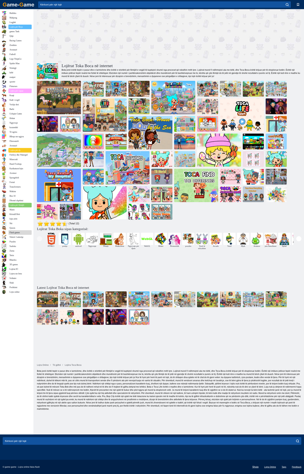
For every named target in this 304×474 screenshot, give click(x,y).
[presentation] (39, 238)
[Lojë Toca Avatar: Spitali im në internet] (59, 185)
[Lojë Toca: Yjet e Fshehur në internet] (59, 97)
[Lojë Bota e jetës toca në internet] (128, 168)
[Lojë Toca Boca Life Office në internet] (116, 89)
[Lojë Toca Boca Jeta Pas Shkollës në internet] (207, 89)
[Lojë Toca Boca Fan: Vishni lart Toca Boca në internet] (276, 177)
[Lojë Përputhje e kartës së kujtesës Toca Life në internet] (230, 177)
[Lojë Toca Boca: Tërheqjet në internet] (93, 177)
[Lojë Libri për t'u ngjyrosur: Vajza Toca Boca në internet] (93, 141)
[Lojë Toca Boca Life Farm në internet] (253, 89)
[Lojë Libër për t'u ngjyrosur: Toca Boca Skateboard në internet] (276, 194)
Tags (284, 467)
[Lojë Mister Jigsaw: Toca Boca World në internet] (276, 159)
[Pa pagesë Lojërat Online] (18, 5)
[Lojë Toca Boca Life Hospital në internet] (230, 89)
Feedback (296, 467)
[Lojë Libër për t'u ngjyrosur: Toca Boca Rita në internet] (105, 203)
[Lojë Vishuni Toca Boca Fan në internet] (70, 212)
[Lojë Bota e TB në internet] (161, 177)
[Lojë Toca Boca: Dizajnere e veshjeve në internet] (139, 212)
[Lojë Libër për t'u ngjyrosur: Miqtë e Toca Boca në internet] (253, 177)
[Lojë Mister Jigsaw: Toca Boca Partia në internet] (161, 159)
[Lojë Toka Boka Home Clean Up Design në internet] (276, 141)
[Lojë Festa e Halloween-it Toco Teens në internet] (47, 124)
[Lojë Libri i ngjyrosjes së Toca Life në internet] (230, 194)
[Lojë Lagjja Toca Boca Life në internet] (276, 89)
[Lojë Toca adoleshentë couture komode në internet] (93, 159)
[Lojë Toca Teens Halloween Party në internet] (276, 106)
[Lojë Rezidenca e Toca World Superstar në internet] (59, 150)
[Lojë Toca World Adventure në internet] (173, 97)
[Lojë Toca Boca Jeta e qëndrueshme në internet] (139, 89)
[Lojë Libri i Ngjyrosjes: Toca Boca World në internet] (47, 212)
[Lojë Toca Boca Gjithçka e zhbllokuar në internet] (253, 194)
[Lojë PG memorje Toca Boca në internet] (161, 212)
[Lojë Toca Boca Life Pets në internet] (139, 106)
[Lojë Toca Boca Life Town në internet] (242, 115)
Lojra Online (270, 467)
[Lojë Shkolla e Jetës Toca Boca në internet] (105, 115)
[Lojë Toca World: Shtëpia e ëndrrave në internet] (139, 194)
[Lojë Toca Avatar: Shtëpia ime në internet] (116, 141)
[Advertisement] (103, 35)
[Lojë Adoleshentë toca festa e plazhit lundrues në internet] (184, 141)
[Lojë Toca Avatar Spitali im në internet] (276, 124)
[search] (287, 4)
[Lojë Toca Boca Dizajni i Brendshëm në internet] (184, 124)
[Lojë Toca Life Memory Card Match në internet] (253, 159)
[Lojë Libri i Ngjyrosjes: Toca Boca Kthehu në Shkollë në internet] (70, 124)
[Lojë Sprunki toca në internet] (253, 141)
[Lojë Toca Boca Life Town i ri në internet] (93, 89)
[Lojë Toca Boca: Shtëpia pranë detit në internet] (150, 132)
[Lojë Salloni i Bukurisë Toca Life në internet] (207, 106)
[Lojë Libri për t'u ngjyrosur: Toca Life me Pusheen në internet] (207, 124)
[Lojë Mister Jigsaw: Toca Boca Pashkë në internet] (219, 150)
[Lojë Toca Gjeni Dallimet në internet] (196, 185)
